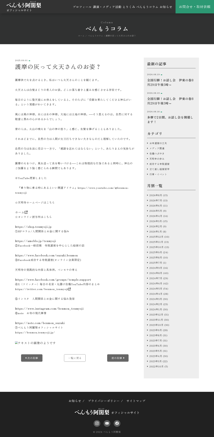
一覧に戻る (75, 358)
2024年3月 (155, 299)
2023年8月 (155, 335)
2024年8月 (155, 273)
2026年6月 (155, 205)
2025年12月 (156, 236)
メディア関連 (157, 148)
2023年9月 (155, 330)
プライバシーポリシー (104, 401)
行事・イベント (158, 174)
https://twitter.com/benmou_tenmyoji (41, 289)
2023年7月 (155, 340)
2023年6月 (155, 345)
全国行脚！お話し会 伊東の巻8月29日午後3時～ (170, 82)
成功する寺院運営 (159, 164)
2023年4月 (155, 356)
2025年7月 (155, 262)
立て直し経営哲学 (159, 169)
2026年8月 (155, 195)
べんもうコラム (147, 7)
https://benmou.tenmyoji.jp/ (35, 332)
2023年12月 (156, 314)
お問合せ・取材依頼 (194, 6)
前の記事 (117, 358)
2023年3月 (155, 361)
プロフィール (82, 7)
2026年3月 (155, 221)
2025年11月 (156, 242)
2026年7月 (155, 200)
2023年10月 (156, 325)
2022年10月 (156, 366)
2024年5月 (155, 288)
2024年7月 (155, 278)
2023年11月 (156, 319)
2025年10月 (156, 247)
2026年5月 (155, 210)
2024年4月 (156, 293)
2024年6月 (155, 283)
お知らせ (166, 7)
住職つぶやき (157, 153)
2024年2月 (155, 304)
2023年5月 (155, 350)
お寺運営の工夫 (158, 143)
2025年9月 (155, 252)
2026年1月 (155, 231)
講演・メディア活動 (107, 7)
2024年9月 (155, 267)
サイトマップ (135, 401)
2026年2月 (155, 226)
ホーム (20, 212)
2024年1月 (155, 309)
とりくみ (129, 7)
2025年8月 (155, 257)
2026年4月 (155, 216)
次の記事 (32, 358)
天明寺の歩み (157, 158)
